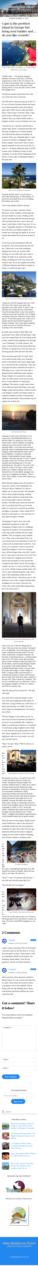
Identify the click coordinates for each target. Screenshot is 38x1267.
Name (6, 1059)
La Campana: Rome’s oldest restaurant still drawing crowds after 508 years (22, 1145)
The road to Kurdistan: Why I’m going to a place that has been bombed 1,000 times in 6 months (22, 1125)
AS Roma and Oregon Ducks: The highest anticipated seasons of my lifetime (23, 1135)
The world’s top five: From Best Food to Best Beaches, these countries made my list (22, 1165)
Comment (7, 1027)
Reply (33, 940)
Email (6, 1068)
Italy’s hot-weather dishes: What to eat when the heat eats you (23, 1154)
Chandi (11, 940)
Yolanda (12, 969)
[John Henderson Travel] (18, 10)
